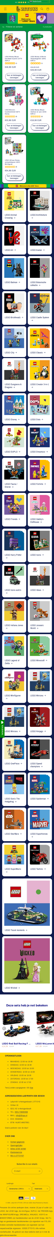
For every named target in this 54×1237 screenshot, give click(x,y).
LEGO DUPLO (11, 451)
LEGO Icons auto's (13, 590)
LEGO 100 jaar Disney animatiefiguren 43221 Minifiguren (12, 162)
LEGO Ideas (35, 590)
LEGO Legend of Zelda (12, 662)
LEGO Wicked (11, 987)
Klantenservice (16, 1152)
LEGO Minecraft (37, 660)
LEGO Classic (36, 352)
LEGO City (9, 352)
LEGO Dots (35, 419)
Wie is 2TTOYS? (17, 1155)
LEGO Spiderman (38, 798)
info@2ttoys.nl (21, 1115)
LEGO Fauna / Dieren (11, 485)
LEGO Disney (11, 419)
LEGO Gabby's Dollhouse (36, 521)
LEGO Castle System (39, 317)
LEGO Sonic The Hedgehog (12, 800)
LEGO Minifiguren (13, 695)
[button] (5, 9)
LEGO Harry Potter (13, 555)
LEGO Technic (36, 869)
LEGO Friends (11, 519)
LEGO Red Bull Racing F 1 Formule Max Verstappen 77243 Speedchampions (16, 1043)
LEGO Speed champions (36, 765)
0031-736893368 (21, 1112)
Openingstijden (16, 1145)
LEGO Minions (36, 695)
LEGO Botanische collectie (38, 284)
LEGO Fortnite (36, 484)
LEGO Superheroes (39, 833)
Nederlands (37, 1)
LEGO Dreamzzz (37, 451)
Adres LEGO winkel (18, 1148)
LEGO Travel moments (15, 930)
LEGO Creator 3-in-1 (39, 384)
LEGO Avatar (36, 250)
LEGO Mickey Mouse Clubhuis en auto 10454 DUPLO (38, 112)
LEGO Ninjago (36, 731)
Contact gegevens (17, 1142)
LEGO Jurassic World (37, 627)
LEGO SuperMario (13, 869)
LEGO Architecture (38, 215)
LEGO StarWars (12, 833)
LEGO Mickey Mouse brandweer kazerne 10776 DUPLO (13, 59)
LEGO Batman (11, 282)
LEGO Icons (35, 555)
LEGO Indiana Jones (14, 625)
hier (31, 1087)
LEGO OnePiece (12, 763)
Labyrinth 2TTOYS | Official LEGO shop (23, 1203)
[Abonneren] (39, 1171)
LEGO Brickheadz (12, 317)
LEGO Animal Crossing (11, 216)
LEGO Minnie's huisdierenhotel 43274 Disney (12, 112)
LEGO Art (9, 250)
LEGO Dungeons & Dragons (13, 386)
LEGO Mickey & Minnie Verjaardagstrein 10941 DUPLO (38, 59)
